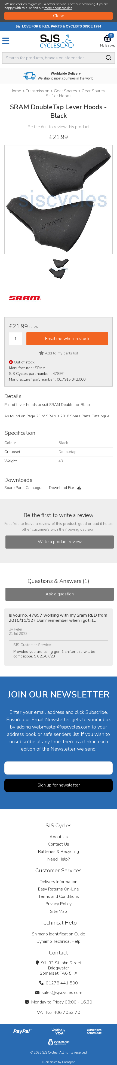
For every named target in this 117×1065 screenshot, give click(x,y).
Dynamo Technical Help (58, 941)
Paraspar (68, 1062)
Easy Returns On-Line (58, 889)
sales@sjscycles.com (62, 993)
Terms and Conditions (58, 896)
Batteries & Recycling (58, 852)
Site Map (58, 911)
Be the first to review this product (58, 126)
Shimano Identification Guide (58, 934)
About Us (59, 837)
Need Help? (58, 859)
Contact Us (58, 844)
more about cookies (58, 8)
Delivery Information (58, 882)
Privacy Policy (58, 904)
